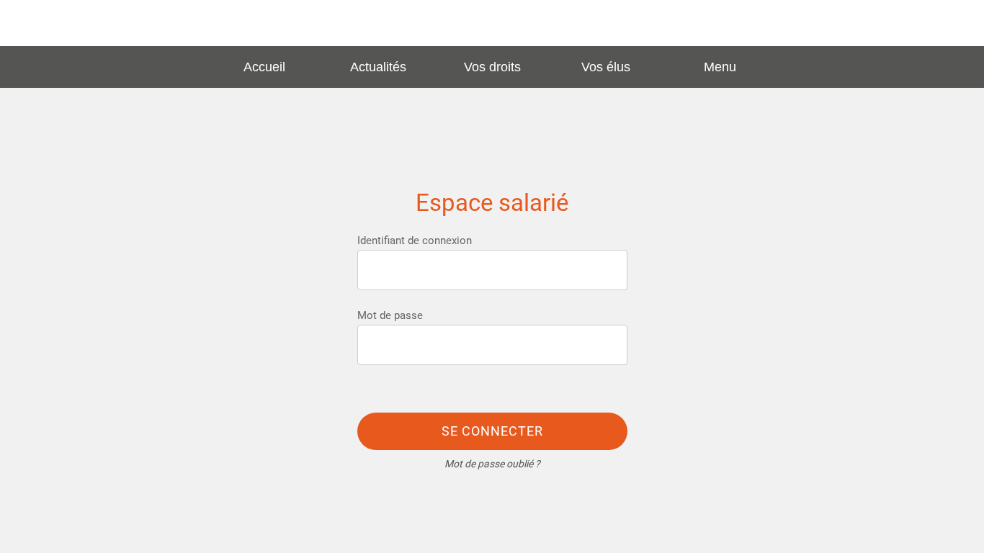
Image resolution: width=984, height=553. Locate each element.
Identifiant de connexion (414, 240)
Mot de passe (390, 315)
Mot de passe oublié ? (492, 463)
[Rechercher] (946, 23)
